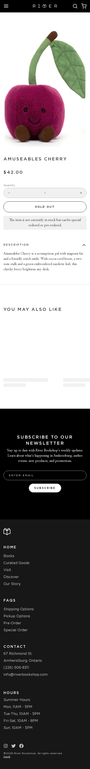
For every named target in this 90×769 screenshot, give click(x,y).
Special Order (15, 630)
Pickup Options (16, 616)
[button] (45, 206)
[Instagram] (5, 746)
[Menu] (7, 6)
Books (8, 556)
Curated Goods (16, 563)
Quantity (9, 185)
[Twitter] (13, 746)
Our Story (12, 584)
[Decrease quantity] (9, 193)
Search (6, 756)
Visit (7, 570)
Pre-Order (12, 623)
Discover (11, 577)
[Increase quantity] (81, 193)
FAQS (9, 600)
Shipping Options (18, 609)
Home (10, 547)
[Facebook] (21, 746)
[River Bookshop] (45, 6)
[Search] (75, 6)
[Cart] (84, 6)
